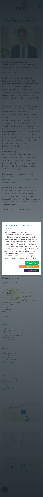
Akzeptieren (32, 263)
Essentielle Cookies (29, 267)
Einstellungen (31, 271)
